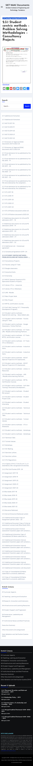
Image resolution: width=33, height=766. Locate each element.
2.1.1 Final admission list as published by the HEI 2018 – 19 (16, 159)
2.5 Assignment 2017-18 (10, 473)
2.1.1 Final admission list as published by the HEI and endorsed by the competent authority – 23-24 (16, 187)
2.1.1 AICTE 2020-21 (8, 134)
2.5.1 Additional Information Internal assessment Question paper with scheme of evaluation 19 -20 (16, 552)
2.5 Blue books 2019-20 (9, 499)
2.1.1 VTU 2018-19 (7, 196)
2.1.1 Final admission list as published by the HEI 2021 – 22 (16, 176)
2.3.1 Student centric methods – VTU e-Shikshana (15, 425)
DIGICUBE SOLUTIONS (17, 762)
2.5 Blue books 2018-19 (9, 495)
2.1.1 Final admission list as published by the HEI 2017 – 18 (16, 154)
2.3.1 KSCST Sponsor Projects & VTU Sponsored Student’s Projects (13, 280)
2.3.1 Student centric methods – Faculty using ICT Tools (15, 319)
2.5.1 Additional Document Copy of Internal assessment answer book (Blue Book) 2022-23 (16, 524)
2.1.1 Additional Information (11, 119)
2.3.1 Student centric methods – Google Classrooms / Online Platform (15, 325)
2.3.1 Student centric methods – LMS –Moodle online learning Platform (14, 375)
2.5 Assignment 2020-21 (10, 484)
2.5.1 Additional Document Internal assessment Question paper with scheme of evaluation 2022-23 (16, 530)
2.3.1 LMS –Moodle (8, 292)
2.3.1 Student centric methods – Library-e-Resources (16, 370)
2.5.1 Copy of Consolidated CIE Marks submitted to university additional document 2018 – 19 (14, 578)
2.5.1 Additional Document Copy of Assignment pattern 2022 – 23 (13, 518)
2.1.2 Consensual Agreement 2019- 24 (14, 251)
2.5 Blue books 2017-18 (9, 491)
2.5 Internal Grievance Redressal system (15, 514)
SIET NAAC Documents (17, 5)
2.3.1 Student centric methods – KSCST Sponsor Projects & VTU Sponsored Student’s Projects (15, 359)
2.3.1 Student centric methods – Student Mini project (15, 392)
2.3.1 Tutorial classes (8, 441)
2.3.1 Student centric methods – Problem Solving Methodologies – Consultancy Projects (15, 256)
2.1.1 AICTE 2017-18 (8, 123)
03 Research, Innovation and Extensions (15, 601)
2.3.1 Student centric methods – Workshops (16, 430)
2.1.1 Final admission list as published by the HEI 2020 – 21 (16, 170)
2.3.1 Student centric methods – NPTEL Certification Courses (15, 381)
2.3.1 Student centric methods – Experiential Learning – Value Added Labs (15, 314)
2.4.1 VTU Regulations (9, 460)
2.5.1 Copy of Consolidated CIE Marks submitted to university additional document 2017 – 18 (14, 572)
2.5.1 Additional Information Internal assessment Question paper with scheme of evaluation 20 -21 (16, 558)
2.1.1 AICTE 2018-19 (8, 127)
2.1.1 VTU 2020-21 (8, 203)
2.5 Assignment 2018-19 (10, 477)
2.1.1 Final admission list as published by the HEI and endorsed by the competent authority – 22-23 (16, 182)
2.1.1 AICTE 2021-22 (8, 138)
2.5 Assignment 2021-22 (10, 488)
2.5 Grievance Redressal (10, 510)
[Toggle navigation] (2, 7)
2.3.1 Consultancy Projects (10, 261)
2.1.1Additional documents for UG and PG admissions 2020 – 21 (15, 236)
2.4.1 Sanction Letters (9, 452)
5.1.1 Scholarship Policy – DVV (11, 697)
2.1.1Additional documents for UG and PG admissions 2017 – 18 (15, 219)
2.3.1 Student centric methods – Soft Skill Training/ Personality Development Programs (15, 386)
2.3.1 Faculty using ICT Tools (11, 265)
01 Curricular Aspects (9, 592)
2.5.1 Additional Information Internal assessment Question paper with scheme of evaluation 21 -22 (16, 563)
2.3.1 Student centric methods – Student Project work (15, 397)
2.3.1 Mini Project (7, 300)
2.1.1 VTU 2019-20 (8, 199)
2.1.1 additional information (11, 116)
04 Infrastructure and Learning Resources (16, 605)
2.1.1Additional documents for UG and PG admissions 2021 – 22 (15, 241)
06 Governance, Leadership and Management (15, 669)
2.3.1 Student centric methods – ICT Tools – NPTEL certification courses (16, 336)
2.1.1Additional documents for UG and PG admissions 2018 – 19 (15, 224)
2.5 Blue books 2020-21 (9, 503)
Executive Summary (8, 625)
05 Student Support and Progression (14, 610)
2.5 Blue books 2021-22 (9, 506)
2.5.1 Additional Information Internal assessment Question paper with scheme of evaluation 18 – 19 (16, 546)
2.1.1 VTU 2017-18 (7, 192)
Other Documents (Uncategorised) (13, 630)
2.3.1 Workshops (7, 445)
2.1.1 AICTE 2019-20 (8, 131)
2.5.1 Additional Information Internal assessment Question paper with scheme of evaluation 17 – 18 (16, 541)
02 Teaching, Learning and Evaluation (14, 18)
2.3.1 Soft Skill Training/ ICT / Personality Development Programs (15, 308)
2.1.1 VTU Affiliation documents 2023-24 (15, 214)
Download (6, 84)
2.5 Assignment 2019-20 (10, 480)
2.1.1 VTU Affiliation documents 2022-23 (15, 211)
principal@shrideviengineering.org (8, 750)
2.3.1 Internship (7, 276)
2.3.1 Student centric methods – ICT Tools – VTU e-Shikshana (16, 342)
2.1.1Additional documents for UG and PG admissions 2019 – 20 (15, 230)
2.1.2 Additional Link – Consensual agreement (13, 247)
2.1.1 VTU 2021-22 (8, 207)
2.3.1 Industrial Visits (9, 272)
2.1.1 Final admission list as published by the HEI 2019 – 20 (16, 165)
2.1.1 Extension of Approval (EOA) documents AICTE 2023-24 (13, 148)
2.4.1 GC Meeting (7, 449)
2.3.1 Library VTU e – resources (12, 285)
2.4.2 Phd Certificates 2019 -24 (12, 469)
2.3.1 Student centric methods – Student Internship (15, 403)
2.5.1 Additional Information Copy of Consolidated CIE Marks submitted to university (14, 535)
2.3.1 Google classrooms (10, 268)
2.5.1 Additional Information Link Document (16, 568)
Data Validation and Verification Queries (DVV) (16, 679)
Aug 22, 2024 (6, 694)
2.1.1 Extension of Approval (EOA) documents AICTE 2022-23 (13, 143)
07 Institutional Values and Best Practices (16, 621)
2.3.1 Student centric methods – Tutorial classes (15, 420)
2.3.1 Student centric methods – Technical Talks (16, 409)
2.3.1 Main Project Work (9, 296)
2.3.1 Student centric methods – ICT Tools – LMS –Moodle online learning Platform (16, 330)
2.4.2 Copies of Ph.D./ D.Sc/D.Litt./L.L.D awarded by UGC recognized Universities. (15, 464)
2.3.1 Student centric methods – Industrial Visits (16, 347)
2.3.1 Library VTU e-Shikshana (11, 289)
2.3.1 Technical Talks (8, 438)
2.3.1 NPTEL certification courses (13, 304)
